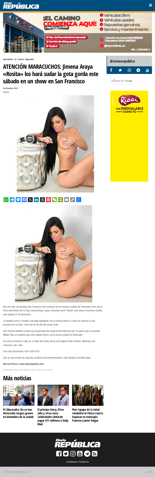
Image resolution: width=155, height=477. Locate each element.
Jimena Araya (8, 370)
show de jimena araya (27, 370)
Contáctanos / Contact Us (77, 462)
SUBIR (150, 472)
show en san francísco (44, 370)
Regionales (29, 59)
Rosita (16, 370)
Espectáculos (8, 59)
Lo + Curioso (19, 59)
